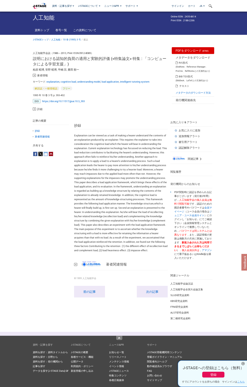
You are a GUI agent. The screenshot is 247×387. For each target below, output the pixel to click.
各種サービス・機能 (82, 357)
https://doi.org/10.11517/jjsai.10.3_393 (63, 101)
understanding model (88, 81)
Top (119, 338)
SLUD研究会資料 (179, 295)
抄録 (37, 130)
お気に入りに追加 (189, 130)
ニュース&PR (112, 6)
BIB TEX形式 (186, 76)
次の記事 (152, 292)
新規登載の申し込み (82, 370)
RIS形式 (183, 62)
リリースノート (118, 357)
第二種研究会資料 (180, 318)
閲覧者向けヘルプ (157, 361)
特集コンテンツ (118, 375)
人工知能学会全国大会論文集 (186, 289)
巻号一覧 (61, 30)
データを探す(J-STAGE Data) (49, 370)
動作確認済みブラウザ (159, 366)
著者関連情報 (42, 136)
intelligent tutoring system (134, 81)
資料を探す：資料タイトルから (50, 352)
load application (110, 81)
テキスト (184, 86)
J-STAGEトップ (41, 39)
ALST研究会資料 (179, 312)
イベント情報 (116, 366)
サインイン (178, 6)
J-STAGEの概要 (79, 352)
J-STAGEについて (88, 6)
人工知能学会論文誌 (181, 283)
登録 (213, 374)
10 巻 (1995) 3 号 (72, 39)
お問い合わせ (154, 375)
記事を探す (39, 366)
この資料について (84, 30)
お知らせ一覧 (116, 352)
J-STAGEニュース (119, 370)
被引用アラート (188, 142)
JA (201, 6)
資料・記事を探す (62, 6)
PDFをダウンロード (192, 50)
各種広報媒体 (116, 380)
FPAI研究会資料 (179, 306)
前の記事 (89, 292)
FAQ (149, 370)
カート (191, 6)
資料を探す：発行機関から (48, 361)
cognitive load (68, 81)
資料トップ (42, 30)
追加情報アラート (189, 136)
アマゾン (207, 250)
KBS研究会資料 (179, 301)
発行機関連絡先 (186, 100)
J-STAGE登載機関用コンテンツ (164, 352)
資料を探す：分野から (45, 357)
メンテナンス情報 (119, 361)
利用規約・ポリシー (82, 366)
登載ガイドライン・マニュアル (164, 357)
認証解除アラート (189, 148)
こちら (241, 381)
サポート (130, 6)
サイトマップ (154, 380)
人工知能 (55, 39)
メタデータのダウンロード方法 (193, 92)
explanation (53, 81)
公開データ (77, 361)
